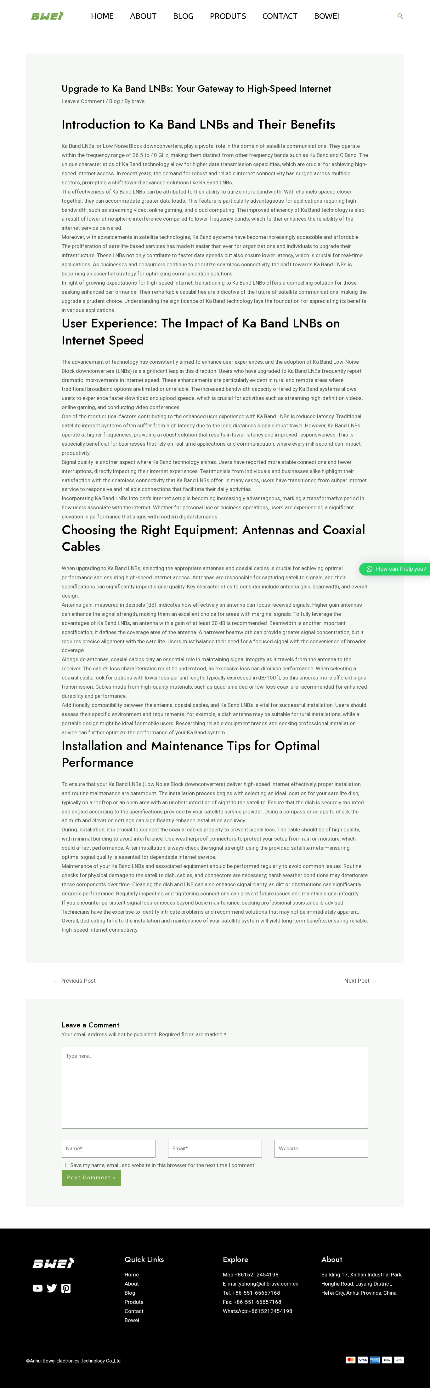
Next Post (360, 980)
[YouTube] (37, 1288)
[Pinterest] (66, 1288)
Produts (228, 16)
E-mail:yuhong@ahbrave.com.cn (260, 1284)
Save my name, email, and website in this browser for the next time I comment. (163, 1165)
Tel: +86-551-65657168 (251, 1293)
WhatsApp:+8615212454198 (257, 1311)
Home (102, 16)
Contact (280, 16)
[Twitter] (52, 1288)
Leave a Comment (83, 101)
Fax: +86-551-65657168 (252, 1302)
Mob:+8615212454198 (251, 1274)
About (143, 16)
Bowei (326, 16)
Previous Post (74, 980)
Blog (183, 16)
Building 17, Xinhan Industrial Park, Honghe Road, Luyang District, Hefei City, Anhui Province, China (361, 1283)
